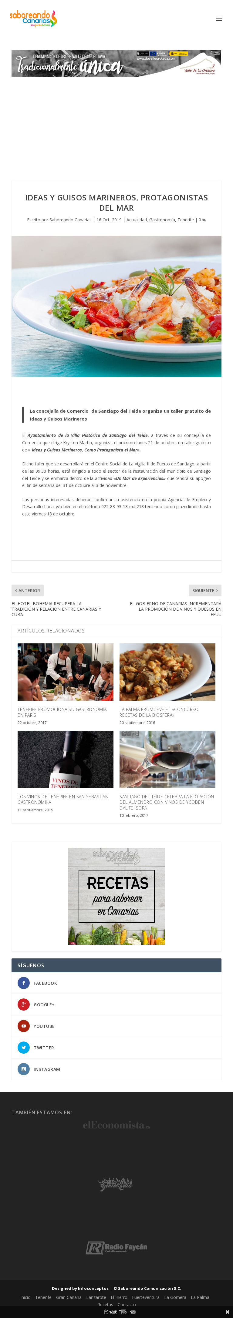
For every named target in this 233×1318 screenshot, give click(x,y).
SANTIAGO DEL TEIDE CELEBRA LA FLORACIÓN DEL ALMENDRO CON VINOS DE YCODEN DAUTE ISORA (167, 802)
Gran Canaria (69, 1297)
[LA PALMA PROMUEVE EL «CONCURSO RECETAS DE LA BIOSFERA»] (167, 672)
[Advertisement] (116, 122)
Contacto (127, 1304)
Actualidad (137, 220)
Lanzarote (96, 1297)
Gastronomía (162, 220)
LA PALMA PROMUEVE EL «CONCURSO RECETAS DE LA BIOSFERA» (159, 712)
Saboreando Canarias (70, 220)
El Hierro (119, 1297)
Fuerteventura (146, 1297)
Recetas (105, 1304)
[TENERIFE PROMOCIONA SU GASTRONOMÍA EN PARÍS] (65, 672)
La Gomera (175, 1297)
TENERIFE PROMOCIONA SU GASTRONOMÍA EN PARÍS (62, 712)
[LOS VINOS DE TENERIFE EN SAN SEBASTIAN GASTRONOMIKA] (65, 759)
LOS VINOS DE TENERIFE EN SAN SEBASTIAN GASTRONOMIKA (63, 799)
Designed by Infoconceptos (80, 1288)
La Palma (200, 1297)
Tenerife (185, 220)
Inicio (25, 1297)
